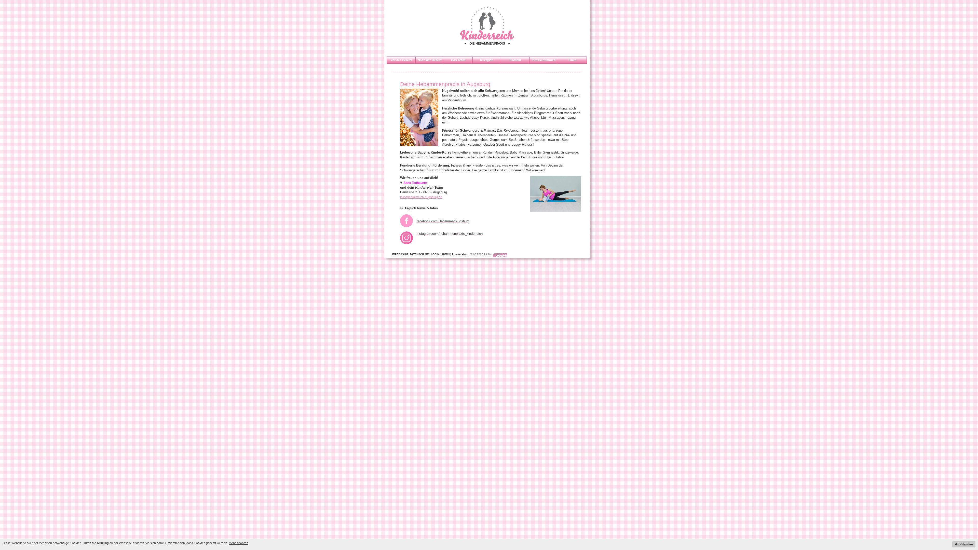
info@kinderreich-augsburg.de (421, 197)
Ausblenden (964, 544)
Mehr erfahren (238, 543)
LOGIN (435, 254)
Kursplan (486, 60)
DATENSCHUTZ (419, 254)
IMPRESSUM (400, 254)
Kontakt (515, 60)
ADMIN (445, 254)
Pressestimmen (543, 60)
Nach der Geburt (430, 60)
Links (572, 60)
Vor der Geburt (401, 60)
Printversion (459, 254)
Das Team (458, 60)
